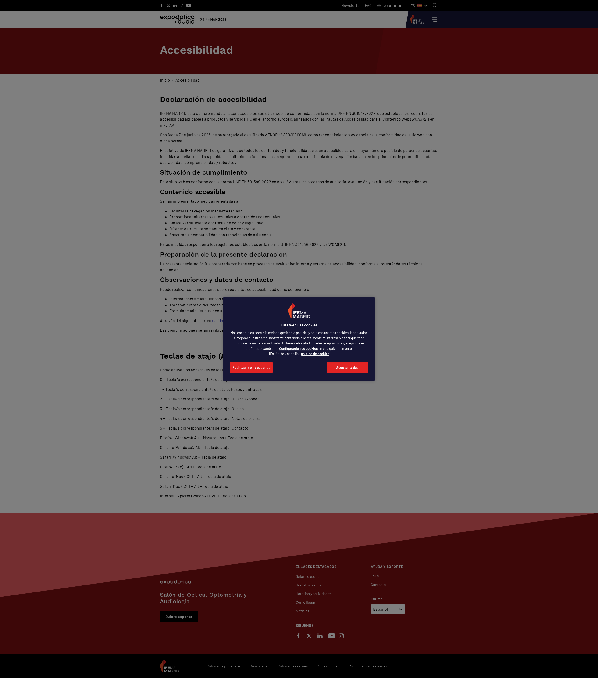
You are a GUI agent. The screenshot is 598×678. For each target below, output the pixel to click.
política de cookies (315, 354)
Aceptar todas (347, 367)
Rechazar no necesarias (251, 367)
